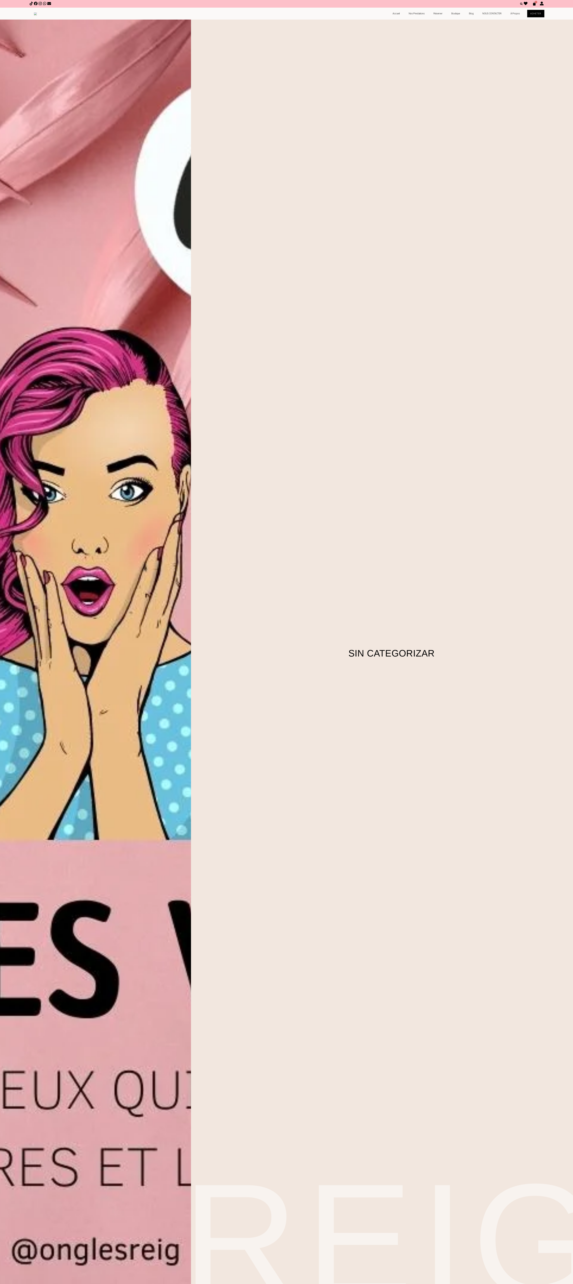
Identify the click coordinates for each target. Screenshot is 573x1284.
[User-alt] (542, 4)
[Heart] (526, 4)
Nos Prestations (417, 13)
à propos (515, 13)
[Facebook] (36, 4)
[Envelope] (49, 4)
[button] (521, 3)
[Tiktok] (31, 4)
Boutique (455, 13)
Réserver (437, 13)
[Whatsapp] (45, 4)
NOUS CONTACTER (492, 13)
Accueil (396, 13)
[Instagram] (40, 4)
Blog (471, 13)
